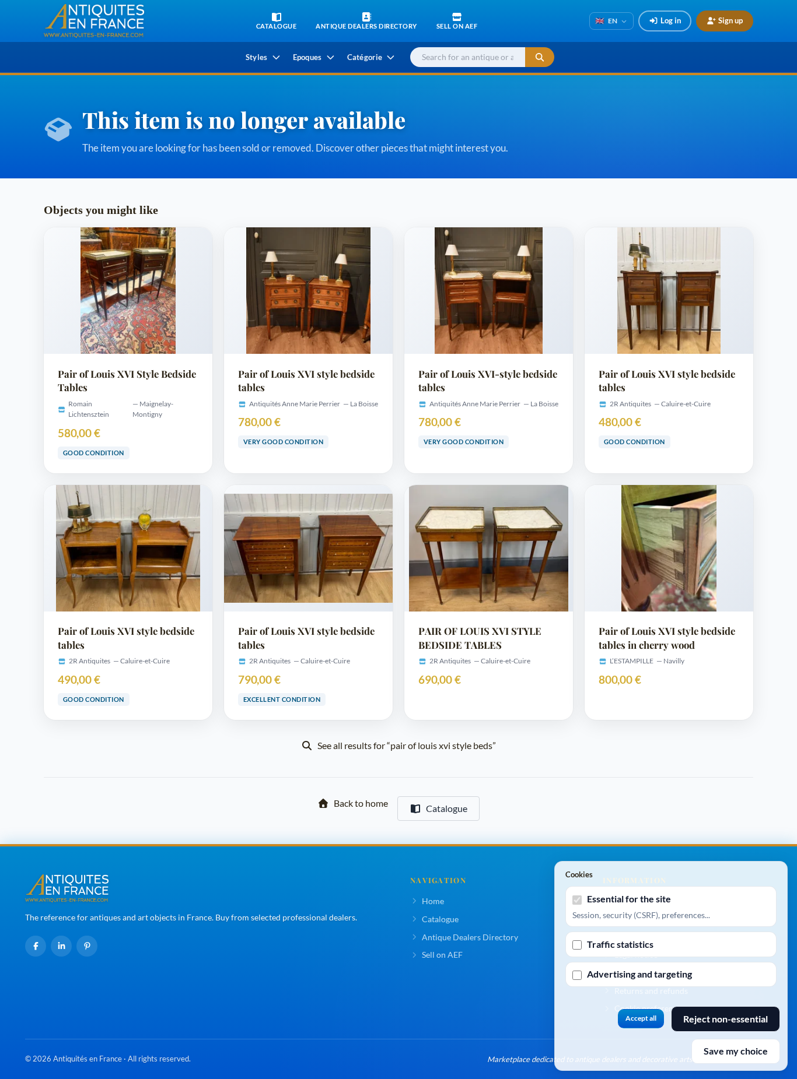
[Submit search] (539, 57)
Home (433, 901)
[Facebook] (35, 946)
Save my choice (736, 1050)
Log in (670, 20)
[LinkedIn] (61, 946)
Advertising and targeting (639, 973)
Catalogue (446, 808)
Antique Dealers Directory (470, 937)
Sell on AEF (442, 954)
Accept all (640, 1018)
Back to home (361, 803)
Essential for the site (629, 898)
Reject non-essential (725, 1018)
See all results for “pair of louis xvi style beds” (406, 745)
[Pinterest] (86, 946)
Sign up (730, 20)
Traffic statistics (620, 944)
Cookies (579, 874)
